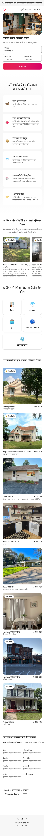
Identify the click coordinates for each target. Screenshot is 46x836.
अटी (26, 825)
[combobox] (22, 51)
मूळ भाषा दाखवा (37, 3)
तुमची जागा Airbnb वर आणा (30, 9)
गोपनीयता (20, 825)
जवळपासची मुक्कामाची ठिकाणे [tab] (12, 743)
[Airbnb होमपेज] (4, 9)
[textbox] (12, 59)
